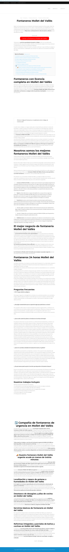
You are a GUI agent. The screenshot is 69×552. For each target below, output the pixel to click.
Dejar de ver (27, 54)
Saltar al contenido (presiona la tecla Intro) (9, 0)
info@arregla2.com (21, 2)
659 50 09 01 (6, 2)
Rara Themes (42, 549)
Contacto (62, 8)
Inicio (49, 8)
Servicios (55, 8)
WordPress (52, 549)
